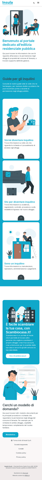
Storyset (25, 473)
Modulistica (10, 435)
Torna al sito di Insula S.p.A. (21, 440)
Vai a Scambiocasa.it (17, 356)
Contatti (21, 449)
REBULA (27, 475)
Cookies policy (21, 453)
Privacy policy (21, 457)
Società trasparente (21, 444)
